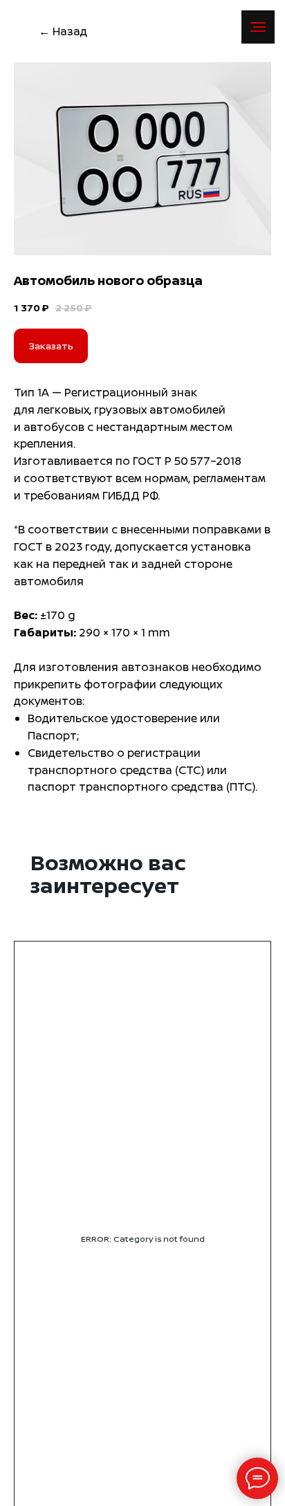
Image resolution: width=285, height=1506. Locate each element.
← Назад (63, 31)
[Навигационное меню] (258, 27)
